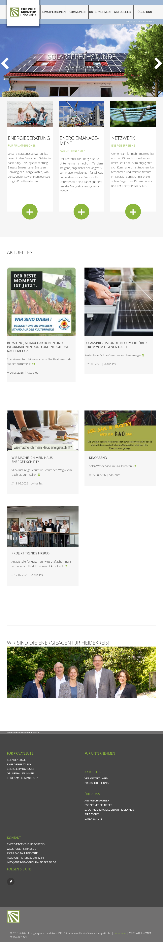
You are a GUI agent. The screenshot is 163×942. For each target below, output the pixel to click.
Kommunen (77, 12)
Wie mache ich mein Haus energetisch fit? (32, 460)
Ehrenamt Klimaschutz (22, 778)
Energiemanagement (79, 140)
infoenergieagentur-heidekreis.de (31, 862)
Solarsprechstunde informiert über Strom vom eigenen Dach (115, 345)
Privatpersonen (53, 12)
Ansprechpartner (96, 800)
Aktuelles (122, 12)
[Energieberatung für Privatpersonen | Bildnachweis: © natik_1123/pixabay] (30, 113)
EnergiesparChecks (20, 769)
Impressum (91, 814)
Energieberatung (29, 138)
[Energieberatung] (30, 212)
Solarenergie (16, 760)
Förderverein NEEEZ (98, 805)
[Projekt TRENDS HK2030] (66, 566)
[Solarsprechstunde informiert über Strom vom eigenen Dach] (143, 355)
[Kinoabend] (135, 466)
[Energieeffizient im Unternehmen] (81, 113)
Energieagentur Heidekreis (140, 21)
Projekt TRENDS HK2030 (30, 553)
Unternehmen (100, 12)
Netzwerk (123, 138)
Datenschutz (93, 818)
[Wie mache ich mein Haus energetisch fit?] (39, 474)
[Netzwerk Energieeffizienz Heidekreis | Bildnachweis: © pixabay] (133, 113)
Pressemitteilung (96, 783)
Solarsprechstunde (81, 56)
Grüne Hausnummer (20, 773)
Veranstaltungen (96, 778)
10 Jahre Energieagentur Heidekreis (109, 809)
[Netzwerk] (133, 212)
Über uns (145, 12)
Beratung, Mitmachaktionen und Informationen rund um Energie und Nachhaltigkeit (38, 347)
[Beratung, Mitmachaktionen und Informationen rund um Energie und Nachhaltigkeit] (33, 364)
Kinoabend (98, 458)
